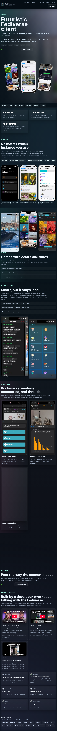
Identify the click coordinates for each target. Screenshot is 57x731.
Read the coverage (21, 584)
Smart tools (28, 105)
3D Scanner (45, 722)
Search (17, 49)
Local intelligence (19, 105)
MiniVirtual (9, 725)
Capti (52, 722)
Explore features (26, 49)
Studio (53, 2)
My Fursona (41, 725)
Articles (42, 2)
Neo (3, 725)
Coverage (43, 105)
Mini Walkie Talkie (19, 725)
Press (47, 2)
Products (12, 722)
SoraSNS (38, 722)
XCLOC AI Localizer (30, 725)
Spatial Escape (50, 725)
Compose (36, 105)
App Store (52, 6)
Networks (4, 105)
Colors (10, 105)
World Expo (26, 2)
